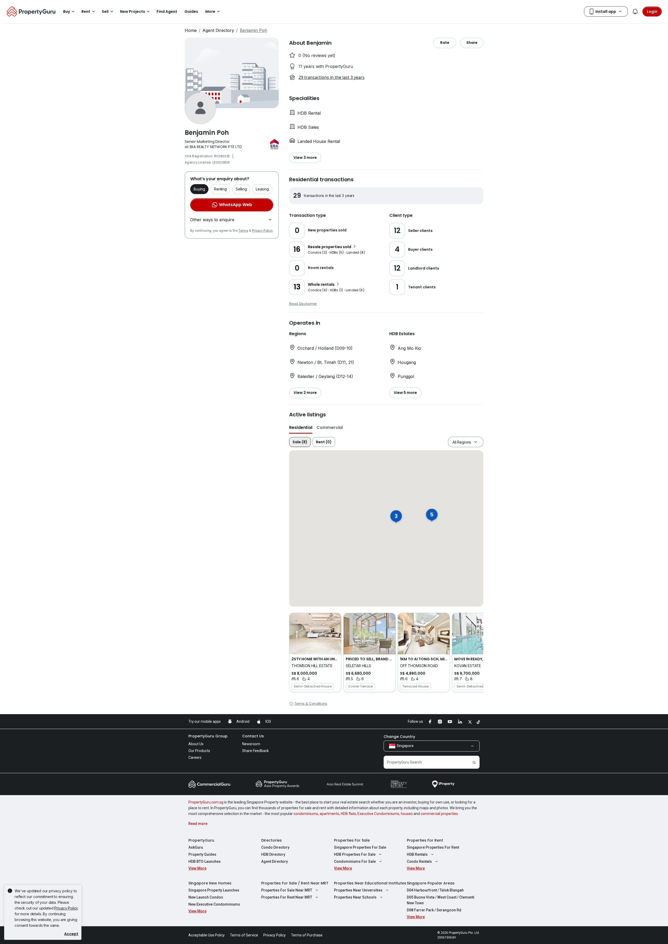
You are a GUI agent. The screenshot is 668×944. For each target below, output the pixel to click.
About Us (196, 744)
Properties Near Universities (358, 890)
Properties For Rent (425, 840)
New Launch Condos (205, 897)
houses (407, 814)
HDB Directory (273, 854)
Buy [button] (66, 11)
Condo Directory (275, 847)
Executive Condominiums (378, 814)
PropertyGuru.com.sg (205, 802)
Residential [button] (300, 427)
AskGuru (195, 847)
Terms (243, 230)
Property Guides (202, 854)
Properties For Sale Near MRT (286, 890)
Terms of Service (244, 935)
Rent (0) (324, 442)
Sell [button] (105, 11)
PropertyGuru (201, 840)
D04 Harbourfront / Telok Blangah (435, 890)
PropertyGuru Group (208, 736)
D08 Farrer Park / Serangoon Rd (434, 910)
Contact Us (253, 736)
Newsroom (251, 744)
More (210, 11)
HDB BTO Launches (204, 861)
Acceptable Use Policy (206, 935)
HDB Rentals (417, 854)
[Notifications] (635, 11)
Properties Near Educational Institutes (370, 883)
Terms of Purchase (307, 935)
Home (191, 30)
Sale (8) (300, 442)
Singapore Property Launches (213, 890)
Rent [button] (85, 11)
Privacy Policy (262, 230)
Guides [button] (191, 11)
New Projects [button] (132, 11)
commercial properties (439, 814)
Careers (194, 757)
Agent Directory (218, 30)
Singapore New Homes (209, 883)
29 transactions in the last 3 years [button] (332, 77)
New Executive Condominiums (214, 904)
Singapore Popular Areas (431, 883)
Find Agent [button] (167, 11)
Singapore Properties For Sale (360, 847)
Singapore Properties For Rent (433, 847)
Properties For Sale (352, 840)
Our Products (199, 751)
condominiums (306, 814)
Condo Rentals (419, 861)
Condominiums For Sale (355, 861)
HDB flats (348, 814)
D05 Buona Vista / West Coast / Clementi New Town (440, 900)
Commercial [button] (330, 427)
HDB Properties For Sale (354, 854)
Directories (271, 840)
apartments (329, 814)
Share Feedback (255, 751)
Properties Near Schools (355, 897)
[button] (315, 652)
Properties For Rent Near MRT (286, 897)
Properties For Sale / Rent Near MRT (295, 883)
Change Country (399, 736)
